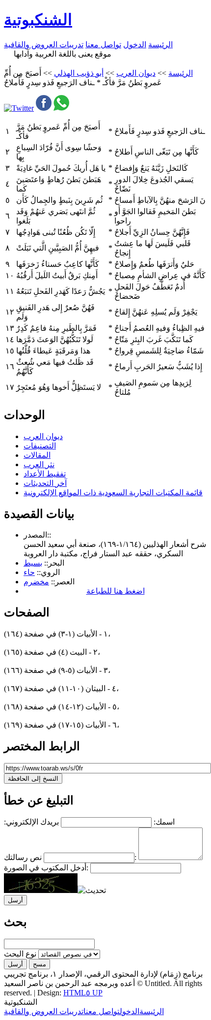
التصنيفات (40, 446)
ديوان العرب (136, 73)
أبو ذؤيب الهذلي (79, 73)
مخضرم (36, 581)
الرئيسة (160, 44)
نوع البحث (20, 954)
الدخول (134, 44)
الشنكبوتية (38, 20)
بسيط (33, 563)
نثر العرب (39, 464)
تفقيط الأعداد (45, 474)
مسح (39, 964)
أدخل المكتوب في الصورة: (46, 867)
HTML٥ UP (83, 992)
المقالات (37, 455)
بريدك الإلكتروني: (31, 822)
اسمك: (164, 822)
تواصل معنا (103, 44)
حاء (29, 572)
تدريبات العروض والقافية (43, 44)
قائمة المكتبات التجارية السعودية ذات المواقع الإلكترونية (113, 492)
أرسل (15, 964)
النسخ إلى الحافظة (33, 778)
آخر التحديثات (45, 483)
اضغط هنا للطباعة (115, 591)
